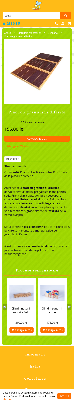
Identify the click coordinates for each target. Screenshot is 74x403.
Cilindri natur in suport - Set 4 (21, 310)
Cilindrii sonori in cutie (52, 310)
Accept (64, 396)
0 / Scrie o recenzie (32, 122)
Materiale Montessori (29, 32)
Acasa (7, 32)
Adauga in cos (37, 138)
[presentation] (5, 307)
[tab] (12, 159)
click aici (7, 399)
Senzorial (53, 32)
